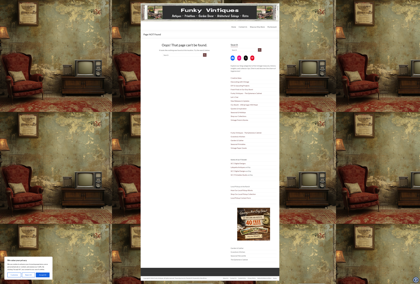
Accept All (42, 275)
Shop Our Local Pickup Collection (243, 194)
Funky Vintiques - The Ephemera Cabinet (246, 133)
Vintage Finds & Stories (239, 120)
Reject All (28, 275)
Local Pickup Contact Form (241, 198)
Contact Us (243, 27)
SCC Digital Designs (238, 163)
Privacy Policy (252, 278)
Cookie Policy (242, 278)
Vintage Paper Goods (239, 148)
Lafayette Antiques (238, 167)
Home (233, 27)
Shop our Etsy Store (257, 27)
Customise (14, 275)
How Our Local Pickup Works (242, 190)
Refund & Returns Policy (264, 278)
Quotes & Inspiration (239, 109)
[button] (416, 280)
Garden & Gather (237, 140)
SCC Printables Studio (239, 175)
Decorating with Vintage (240, 82)
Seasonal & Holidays (238, 112)
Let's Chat (234, 97)
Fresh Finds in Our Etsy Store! (242, 89)
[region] (28, 268)
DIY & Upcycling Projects (240, 86)
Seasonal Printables (238, 144)
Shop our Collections (238, 116)
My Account (272, 27)
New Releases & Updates (240, 101)
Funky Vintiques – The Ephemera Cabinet (246, 93)
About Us (225, 278)
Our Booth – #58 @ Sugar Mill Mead (244, 105)
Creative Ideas (236, 78)
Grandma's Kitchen (238, 136)
